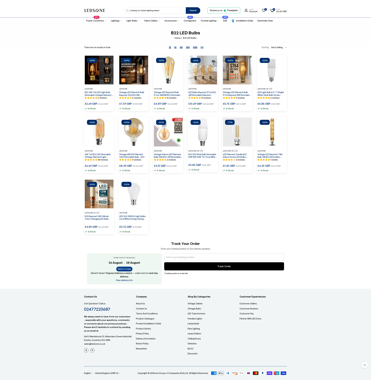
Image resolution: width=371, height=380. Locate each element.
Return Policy (142, 343)
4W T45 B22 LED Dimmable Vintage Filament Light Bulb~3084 (98, 155)
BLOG (190, 348)
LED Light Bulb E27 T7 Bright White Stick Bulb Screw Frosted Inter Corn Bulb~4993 (272, 93)
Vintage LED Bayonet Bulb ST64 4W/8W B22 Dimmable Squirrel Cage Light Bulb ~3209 (167, 93)
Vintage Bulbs (194, 308)
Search (193, 10)
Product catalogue (145, 318)
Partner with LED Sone (250, 318)
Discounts (193, 353)
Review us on (224, 10)
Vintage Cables (195, 303)
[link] (116, 21)
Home (178, 38)
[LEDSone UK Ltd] (94, 10)
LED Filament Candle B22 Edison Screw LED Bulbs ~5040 (235, 155)
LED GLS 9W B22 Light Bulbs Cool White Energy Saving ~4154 (132, 217)
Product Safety (143, 328)
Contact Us (141, 308)
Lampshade (193, 323)
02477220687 (97, 309)
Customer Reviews (249, 308)
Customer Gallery (248, 303)
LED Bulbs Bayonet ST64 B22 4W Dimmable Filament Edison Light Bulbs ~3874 (202, 93)
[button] (110, 61)
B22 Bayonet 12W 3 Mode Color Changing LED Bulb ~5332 (97, 217)
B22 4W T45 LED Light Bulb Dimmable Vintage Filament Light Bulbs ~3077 (98, 93)
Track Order (224, 266)
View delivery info (124, 280)
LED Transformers (196, 313)
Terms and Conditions (147, 313)
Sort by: (265, 47)
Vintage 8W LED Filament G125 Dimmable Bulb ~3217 (132, 155)
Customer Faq (246, 313)
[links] (86, 350)
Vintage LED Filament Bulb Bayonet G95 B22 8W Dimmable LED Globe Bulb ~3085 (131, 93)
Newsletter (141, 348)
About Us (140, 303)
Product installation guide (148, 323)
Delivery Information (146, 338)
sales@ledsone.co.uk (94, 344)
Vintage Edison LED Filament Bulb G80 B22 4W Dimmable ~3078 (167, 155)
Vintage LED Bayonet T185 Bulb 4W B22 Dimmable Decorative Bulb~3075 (270, 155)
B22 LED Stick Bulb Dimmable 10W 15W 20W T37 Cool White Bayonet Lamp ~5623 (202, 155)
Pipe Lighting (194, 328)
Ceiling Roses (194, 338)
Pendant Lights (195, 318)
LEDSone (89, 89)
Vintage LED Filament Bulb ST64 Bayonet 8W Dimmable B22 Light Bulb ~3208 (236, 93)
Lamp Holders (194, 333)
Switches (192, 343)
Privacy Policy (142, 333)
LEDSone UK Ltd (265, 89)
